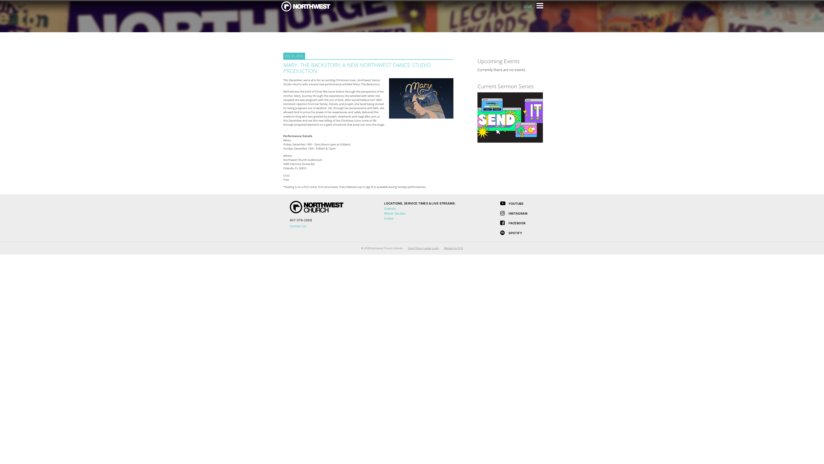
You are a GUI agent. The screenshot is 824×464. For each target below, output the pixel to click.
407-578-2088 (301, 220)
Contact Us (298, 226)
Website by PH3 (453, 248)
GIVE (528, 6)
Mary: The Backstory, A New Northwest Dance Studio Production (357, 68)
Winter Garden (394, 213)
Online (389, 218)
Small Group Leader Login (423, 248)
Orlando (390, 208)
